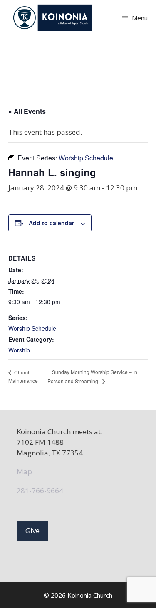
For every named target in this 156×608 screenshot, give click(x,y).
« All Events (27, 111)
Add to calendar (51, 223)
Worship (19, 350)
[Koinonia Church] (53, 17)
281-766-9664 (40, 490)
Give (32, 530)
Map (24, 471)
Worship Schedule (32, 328)
